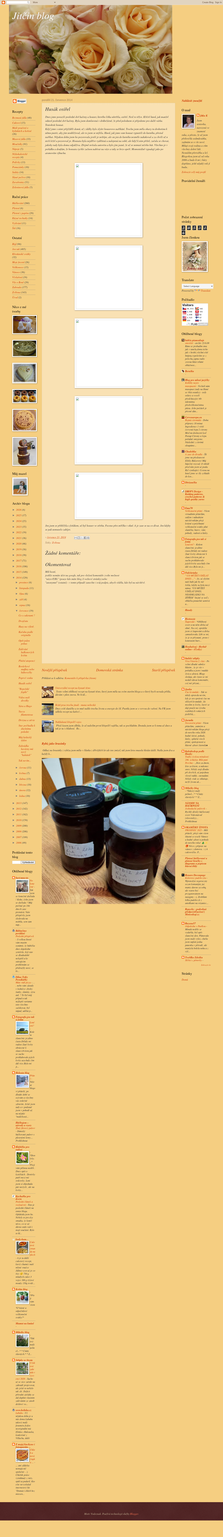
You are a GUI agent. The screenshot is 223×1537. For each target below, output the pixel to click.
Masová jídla (19, 139)
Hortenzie (190, 619)
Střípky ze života (24, 1360)
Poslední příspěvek (25, 936)
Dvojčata (23, 621)
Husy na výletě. (26, 626)
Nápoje (16, 149)
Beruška (189, 371)
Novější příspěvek (54, 670)
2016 (19, 566)
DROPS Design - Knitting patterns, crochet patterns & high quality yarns (195, 495)
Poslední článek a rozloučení (24, 1203)
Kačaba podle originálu (26, 633)
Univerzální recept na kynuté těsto (72, 687)
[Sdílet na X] (82, 537)
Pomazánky (18, 167)
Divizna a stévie (27, 720)
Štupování (190, 621)
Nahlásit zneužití (192, 100)
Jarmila (189, 720)
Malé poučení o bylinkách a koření (21, 129)
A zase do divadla (194, 454)
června (23, 767)
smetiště (189, 343)
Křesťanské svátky (21, 254)
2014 (19, 577)
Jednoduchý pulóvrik (195, 808)
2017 (19, 560)
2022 (19, 532)
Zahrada (16, 287)
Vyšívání (16, 223)
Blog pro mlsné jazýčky (197, 380)
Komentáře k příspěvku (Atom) (80, 678)
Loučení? (32, 1024)
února (22, 790)
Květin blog (22, 1289)
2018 (19, 555)
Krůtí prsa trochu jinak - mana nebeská (75, 704)
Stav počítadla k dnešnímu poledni (27, 728)
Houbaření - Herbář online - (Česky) (196, 648)
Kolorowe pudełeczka (196, 877)
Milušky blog (22, 1332)
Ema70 (189, 508)
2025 (19, 515)
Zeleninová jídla (20, 187)
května (23, 773)
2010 (19, 820)
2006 (19, 842)
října (22, 593)
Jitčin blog (33, 15)
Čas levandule (192, 692)
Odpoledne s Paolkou (195, 926)
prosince (24, 582)
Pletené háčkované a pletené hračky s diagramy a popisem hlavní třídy (196, 862)
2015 (19, 571)
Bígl (14, 244)
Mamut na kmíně (25, 1323)
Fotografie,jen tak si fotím (25, 1018)
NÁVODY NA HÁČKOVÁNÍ (192, 804)
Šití (14, 228)
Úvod (15, 297)
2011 (19, 814)
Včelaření (17, 277)
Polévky (16, 162)
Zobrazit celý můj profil (194, 172)
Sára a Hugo (25, 706)
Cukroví (16, 122)
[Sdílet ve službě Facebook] (85, 537)
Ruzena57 (190, 923)
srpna (22, 605)
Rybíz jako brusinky (54, 743)
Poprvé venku (26, 677)
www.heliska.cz (23, 1410)
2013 (19, 803)
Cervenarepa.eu (193, 417)
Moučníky (17, 144)
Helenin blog (22, 1072)
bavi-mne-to (22, 877)
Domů (185, 979)
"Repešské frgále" (24, 690)
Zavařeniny (18, 182)
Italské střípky (192, 658)
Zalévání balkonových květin (26, 652)
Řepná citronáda (193, 420)
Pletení (15, 208)
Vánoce (16, 272)
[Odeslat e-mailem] (75, 537)
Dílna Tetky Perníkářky (22, 978)
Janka (188, 689)
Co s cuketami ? (27, 615)
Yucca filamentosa (26, 713)
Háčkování (17, 203)
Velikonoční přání (194, 510)
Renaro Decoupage (195, 875)
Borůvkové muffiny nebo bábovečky (26, 669)
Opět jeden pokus (24, 642)
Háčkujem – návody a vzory (24, 1124)
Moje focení (18, 262)
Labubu (19, 1412)
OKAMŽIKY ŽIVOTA (196, 827)
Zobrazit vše (206, 965)
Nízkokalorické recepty (19, 155)
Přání (32, 1077)
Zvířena (56, 542)
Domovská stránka (109, 670)
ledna (22, 795)
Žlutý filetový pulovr (25, 1128)
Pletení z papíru (20, 213)
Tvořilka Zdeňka (194, 957)
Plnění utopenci (27, 660)
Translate (206, 290)
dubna (22, 778)
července (24, 610)
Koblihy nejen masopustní (192, 384)
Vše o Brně (18, 282)
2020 (19, 543)
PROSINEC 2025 (193, 830)
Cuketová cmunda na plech (32, 1248)
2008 (19, 831)
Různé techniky (20, 218)
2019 (19, 549)
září (21, 599)
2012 (19, 808)
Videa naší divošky (24, 699)
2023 (19, 526)
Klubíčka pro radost (22, 1148)
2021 (19, 538)
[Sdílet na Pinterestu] (88, 537)
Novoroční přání (193, 722)
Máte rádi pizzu (23, 982)
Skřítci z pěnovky (193, 960)
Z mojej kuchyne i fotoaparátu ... (25, 1445)
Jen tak (16, 249)
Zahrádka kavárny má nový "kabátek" (26, 750)
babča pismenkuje (194, 340)
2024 (19, 521)
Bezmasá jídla (19, 117)
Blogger (134, 1513)
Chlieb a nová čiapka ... (32, 1456)
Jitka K (203, 115)
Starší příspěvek (163, 670)
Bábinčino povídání (21, 932)
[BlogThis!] (78, 537)
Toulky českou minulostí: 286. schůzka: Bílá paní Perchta (197, 760)
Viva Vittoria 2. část (195, 661)
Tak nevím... (25, 760)
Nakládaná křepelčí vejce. (68, 722)
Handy (188, 610)
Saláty (15, 172)
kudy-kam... (22, 1239)
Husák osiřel (25, 683)
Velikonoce (18, 267)
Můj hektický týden (25, 738)
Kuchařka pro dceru (23, 1197)
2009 (19, 825)
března (23, 784)
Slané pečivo (18, 177)
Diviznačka (191, 482)
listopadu (24, 588)
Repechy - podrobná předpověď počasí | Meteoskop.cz (196, 911)
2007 (19, 837)
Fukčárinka (191, 572)
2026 (19, 509)
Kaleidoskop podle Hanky (194, 752)
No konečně (32, 883)
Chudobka (190, 451)
